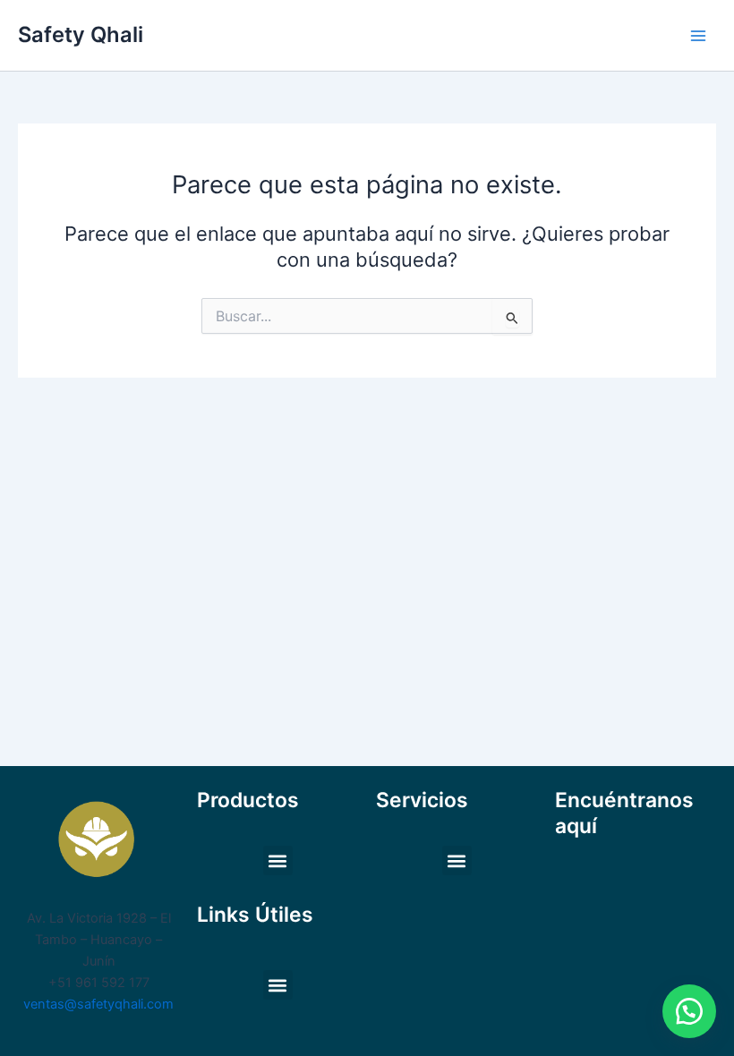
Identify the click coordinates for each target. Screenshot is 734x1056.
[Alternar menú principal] (698, 35)
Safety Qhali (80, 34)
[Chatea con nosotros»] (689, 1011)
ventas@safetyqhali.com (98, 1004)
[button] (278, 860)
